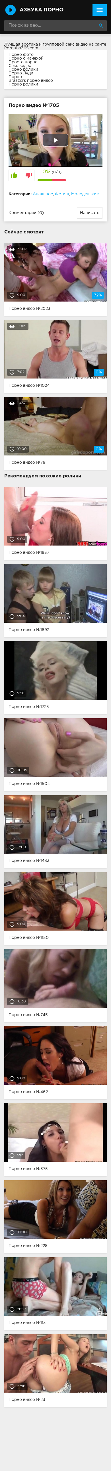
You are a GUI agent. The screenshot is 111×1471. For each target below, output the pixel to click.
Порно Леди (21, 73)
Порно (15, 77)
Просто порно (23, 62)
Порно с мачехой (26, 58)
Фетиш (62, 194)
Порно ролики (23, 69)
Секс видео (20, 66)
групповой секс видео (65, 44)
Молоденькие (85, 194)
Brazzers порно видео (31, 80)
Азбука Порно (41, 10)
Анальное (43, 194)
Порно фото (21, 54)
